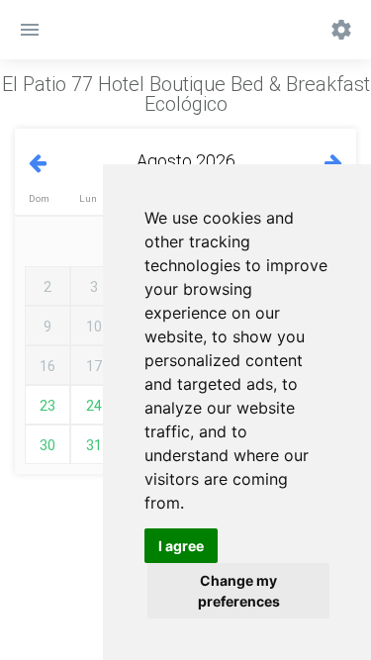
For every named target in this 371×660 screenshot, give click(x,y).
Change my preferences (239, 591)
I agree (181, 545)
